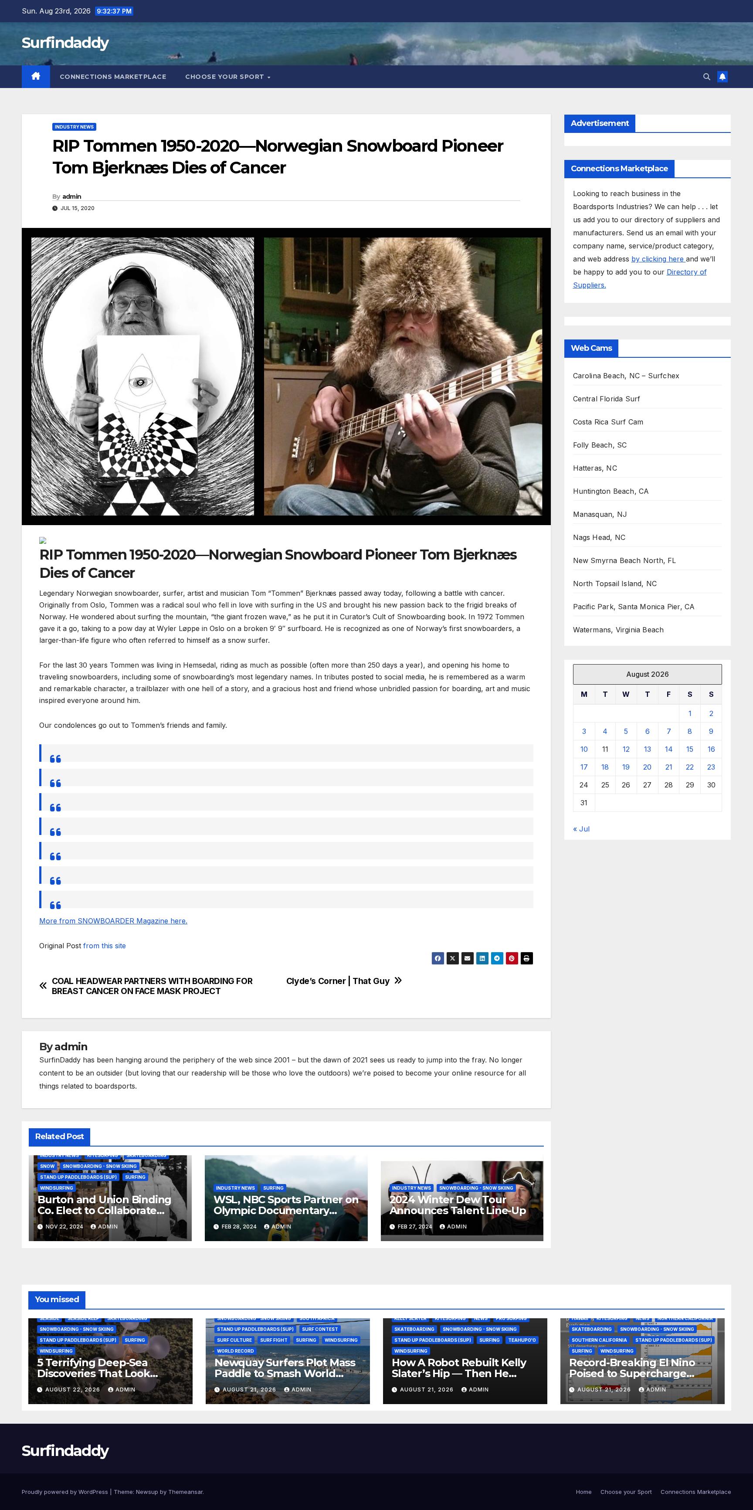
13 (647, 749)
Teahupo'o (522, 1340)
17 (584, 767)
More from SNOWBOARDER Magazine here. (113, 920)
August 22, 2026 (73, 1389)
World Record (235, 1351)
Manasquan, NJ (600, 514)
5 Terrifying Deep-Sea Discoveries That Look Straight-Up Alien (93, 1373)
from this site (104, 945)
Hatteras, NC (595, 468)
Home (584, 1491)
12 (626, 749)
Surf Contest (320, 1329)
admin (71, 196)
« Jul (581, 829)
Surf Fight (274, 1340)
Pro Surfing (511, 1318)
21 (668, 767)
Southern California (599, 1340)
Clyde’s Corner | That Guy (338, 981)
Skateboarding (146, 1155)
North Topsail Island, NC (615, 583)
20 (647, 767)
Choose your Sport (225, 77)
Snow (47, 1166)
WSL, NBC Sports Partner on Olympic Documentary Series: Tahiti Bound (286, 1210)
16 (711, 749)
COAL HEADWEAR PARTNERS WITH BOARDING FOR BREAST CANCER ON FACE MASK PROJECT (152, 986)
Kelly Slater (410, 1318)
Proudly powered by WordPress (66, 1491)
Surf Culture (234, 1340)
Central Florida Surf (607, 398)
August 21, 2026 (250, 1389)
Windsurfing (56, 1188)
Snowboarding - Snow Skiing (100, 1166)
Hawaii (580, 1318)
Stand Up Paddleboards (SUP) (78, 1177)
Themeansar (185, 1491)
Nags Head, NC (599, 537)
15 (689, 749)
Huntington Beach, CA (611, 491)
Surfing (135, 1177)
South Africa (317, 1318)
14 (669, 749)
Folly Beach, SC (600, 445)
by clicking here (658, 258)
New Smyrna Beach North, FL (624, 560)
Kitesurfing (102, 1155)
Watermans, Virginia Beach (618, 629)
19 (626, 767)
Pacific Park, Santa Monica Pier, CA (634, 606)
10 (584, 749)
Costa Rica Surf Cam (608, 421)
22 (690, 767)
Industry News (74, 126)
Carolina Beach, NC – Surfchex (626, 375)
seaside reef (83, 1318)
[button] (706, 76)
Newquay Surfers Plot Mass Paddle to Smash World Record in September (284, 1373)
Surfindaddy (65, 43)
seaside (49, 1318)
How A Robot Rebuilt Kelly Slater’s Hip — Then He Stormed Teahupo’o (459, 1373)
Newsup (147, 1491)
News (481, 1318)
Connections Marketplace (113, 77)
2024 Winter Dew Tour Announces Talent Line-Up (458, 1205)
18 (605, 767)
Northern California (685, 1318)
